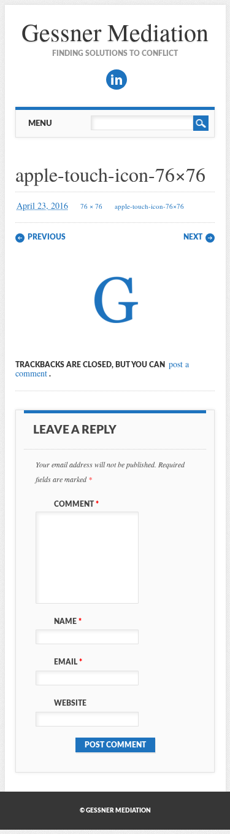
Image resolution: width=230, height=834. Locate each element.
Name (68, 621)
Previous (47, 237)
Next (192, 237)
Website (70, 703)
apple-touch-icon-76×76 (149, 206)
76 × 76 (91, 206)
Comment (76, 504)
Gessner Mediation (115, 31)
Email (68, 662)
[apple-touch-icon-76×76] (115, 333)
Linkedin (116, 79)
